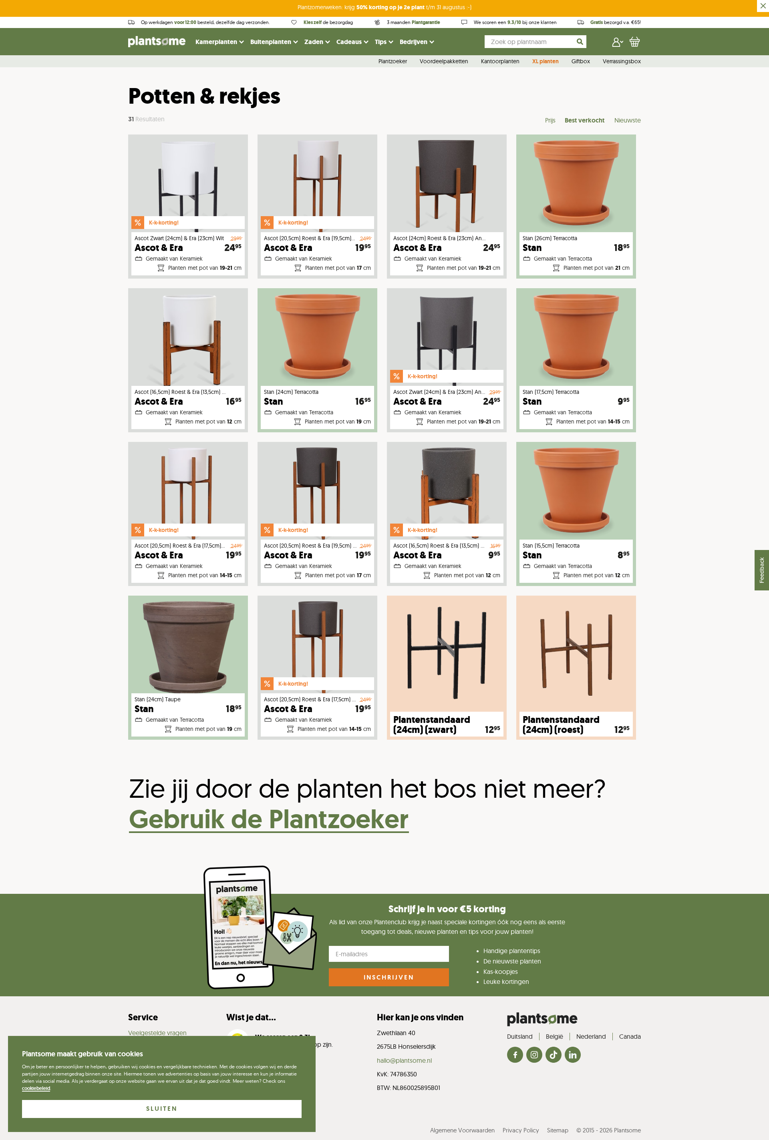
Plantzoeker (392, 61)
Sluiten (161, 1108)
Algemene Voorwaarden (462, 1130)
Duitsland (520, 1036)
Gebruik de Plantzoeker (269, 818)
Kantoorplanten (500, 61)
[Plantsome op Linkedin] (573, 1055)
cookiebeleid (36, 1088)
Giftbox (581, 61)
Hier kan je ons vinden (420, 1017)
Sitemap (557, 1130)
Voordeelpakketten (444, 61)
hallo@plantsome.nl (404, 1060)
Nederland (591, 1036)
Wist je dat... (251, 1017)
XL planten (545, 61)
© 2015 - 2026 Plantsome (608, 1130)
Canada (630, 1036)
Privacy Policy (521, 1130)
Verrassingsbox (622, 61)
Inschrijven (389, 977)
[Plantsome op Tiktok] (554, 1055)
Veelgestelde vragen (157, 1033)
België (554, 1036)
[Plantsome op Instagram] (534, 1055)
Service (143, 1017)
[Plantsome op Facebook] (515, 1055)
